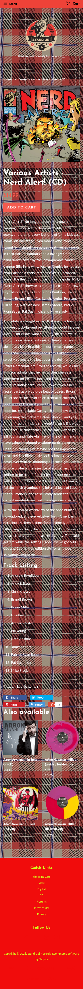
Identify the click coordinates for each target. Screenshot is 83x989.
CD (41, 895)
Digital (41, 889)
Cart (76, 4)
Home (7, 79)
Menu (13, 4)
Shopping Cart (41, 877)
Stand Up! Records (39, 954)
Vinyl (41, 883)
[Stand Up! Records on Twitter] (26, 938)
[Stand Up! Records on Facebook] (36, 938)
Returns (41, 901)
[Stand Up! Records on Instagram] (46, 938)
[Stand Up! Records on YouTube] (57, 938)
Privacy (41, 914)
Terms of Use (42, 908)
